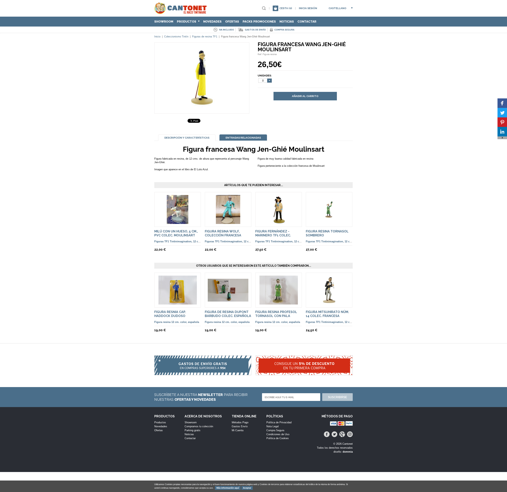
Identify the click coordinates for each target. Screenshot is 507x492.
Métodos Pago (240, 422)
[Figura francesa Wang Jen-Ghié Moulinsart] (202, 106)
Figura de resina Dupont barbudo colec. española (228, 314)
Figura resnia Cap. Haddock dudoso (170, 314)
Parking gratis (192, 430)
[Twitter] (334, 434)
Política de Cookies (277, 438)
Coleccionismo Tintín (176, 36)
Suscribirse (337, 397)
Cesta (285, 8)
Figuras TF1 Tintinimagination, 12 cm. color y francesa (188, 241)
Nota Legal (272, 426)
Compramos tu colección (199, 426)
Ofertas (232, 21)
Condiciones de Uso (277, 434)
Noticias (286, 21)
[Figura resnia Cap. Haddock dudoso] (177, 302)
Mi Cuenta (237, 430)
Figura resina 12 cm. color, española (176, 322)
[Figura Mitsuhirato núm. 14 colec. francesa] (329, 302)
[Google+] (342, 434)
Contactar (306, 21)
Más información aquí (227, 488)
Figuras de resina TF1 (204, 36)
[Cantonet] (181, 12)
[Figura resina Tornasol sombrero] (329, 222)
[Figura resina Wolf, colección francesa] (228, 222)
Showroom (163, 21)
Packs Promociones (259, 21)
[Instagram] (350, 434)
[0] (275, 8)
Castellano (337, 8)
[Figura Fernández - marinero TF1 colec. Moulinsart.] (278, 222)
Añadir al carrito (305, 96)
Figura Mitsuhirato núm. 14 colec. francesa (327, 314)
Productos (187, 21)
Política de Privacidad (279, 422)
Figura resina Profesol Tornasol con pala (276, 314)
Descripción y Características (186, 137)
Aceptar (247, 488)
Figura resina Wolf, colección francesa (223, 233)
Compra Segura (275, 430)
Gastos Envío (240, 426)
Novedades (212, 21)
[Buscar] (264, 8)
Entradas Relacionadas (243, 137)
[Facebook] (327, 434)
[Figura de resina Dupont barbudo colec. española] (228, 299)
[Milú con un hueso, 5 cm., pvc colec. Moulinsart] (177, 222)
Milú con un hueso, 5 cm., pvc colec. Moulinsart (176, 233)
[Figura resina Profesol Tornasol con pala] (278, 302)
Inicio (157, 36)
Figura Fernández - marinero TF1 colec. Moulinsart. (273, 235)
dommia (348, 451)
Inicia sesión (308, 8)
